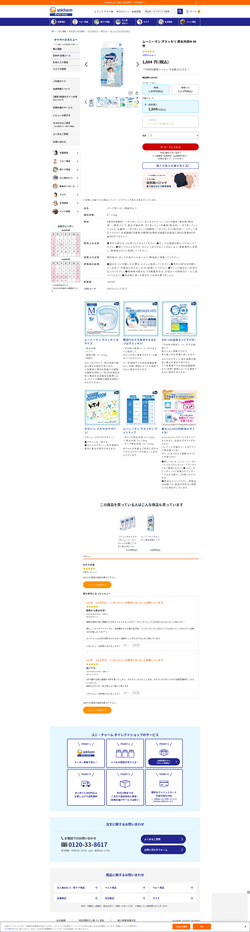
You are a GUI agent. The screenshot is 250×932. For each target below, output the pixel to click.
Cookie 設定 (181, 926)
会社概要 (61, 920)
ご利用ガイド (59, 81)
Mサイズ (104, 31)
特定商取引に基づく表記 (91, 920)
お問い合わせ (59, 141)
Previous (54, 2)
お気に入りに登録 (130, 93)
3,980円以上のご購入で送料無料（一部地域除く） (125, 2)
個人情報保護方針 (126, 920)
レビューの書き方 (61, 115)
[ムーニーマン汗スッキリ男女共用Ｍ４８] (112, 64)
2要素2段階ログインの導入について (65, 98)
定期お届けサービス (62, 107)
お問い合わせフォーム (155, 849)
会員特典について (61, 88)
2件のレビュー (149, 54)
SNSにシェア (136, 93)
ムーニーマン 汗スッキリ (120, 31)
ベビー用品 (61, 31)
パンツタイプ (92, 31)
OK (201, 926)
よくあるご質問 (60, 133)
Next (196, 2)
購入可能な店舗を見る (170, 165)
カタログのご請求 (64, 124)
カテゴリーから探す (76, 31)
